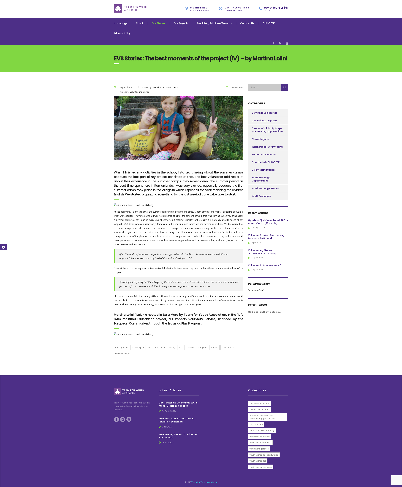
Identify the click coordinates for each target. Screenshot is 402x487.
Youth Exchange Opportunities (261, 179)
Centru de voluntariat (264, 112)
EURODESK (269, 23)
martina (214, 347)
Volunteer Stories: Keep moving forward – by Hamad (266, 237)
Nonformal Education (264, 154)
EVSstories (160, 347)
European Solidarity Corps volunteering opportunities (267, 130)
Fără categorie (260, 139)
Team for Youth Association (204, 482)
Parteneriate (228, 347)
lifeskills (191, 347)
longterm (202, 347)
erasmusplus (138, 347)
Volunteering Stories (264, 169)
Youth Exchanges (261, 196)
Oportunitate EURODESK (266, 162)
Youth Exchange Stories (265, 188)
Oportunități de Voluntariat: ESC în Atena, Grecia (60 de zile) (268, 222)
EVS (150, 347)
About (139, 23)
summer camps (122, 353)
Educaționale (121, 347)
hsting (172, 347)
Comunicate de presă (264, 120)
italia (181, 347)
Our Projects (181, 23)
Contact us (247, 23)
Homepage (120, 23)
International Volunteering (267, 146)
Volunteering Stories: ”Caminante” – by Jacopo (263, 252)
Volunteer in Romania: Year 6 (264, 265)
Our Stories (158, 23)
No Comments (236, 87)
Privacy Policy (122, 33)
